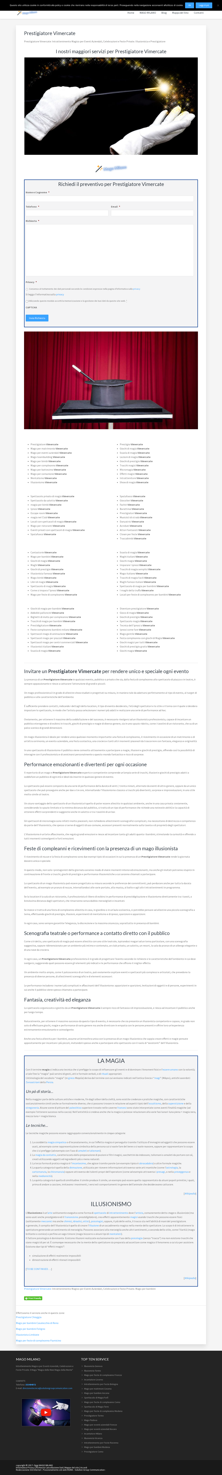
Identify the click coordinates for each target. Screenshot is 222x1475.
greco (71, 1078)
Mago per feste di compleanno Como (102, 1402)
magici (134, 1217)
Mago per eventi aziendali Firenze (100, 1424)
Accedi (83, 1467)
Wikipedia (189, 1193)
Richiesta (32, 220)
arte (50, 1212)
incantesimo (79, 1163)
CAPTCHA (31, 307)
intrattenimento (118, 1212)
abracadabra (146, 1163)
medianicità (45, 1176)
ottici (86, 1221)
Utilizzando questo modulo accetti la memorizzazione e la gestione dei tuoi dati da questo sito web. (77, 300)
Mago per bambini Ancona (96, 1393)
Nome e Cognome (37, 192)
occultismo (155, 1103)
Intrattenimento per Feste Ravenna (101, 1442)
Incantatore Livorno (93, 1379)
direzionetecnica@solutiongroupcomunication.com (47, 1388)
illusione (94, 1225)
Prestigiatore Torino (94, 1415)
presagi (161, 1171)
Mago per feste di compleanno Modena (103, 1411)
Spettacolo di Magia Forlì (96, 1397)
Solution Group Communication (90, 1469)
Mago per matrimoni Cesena (97, 1388)
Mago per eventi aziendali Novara (100, 1429)
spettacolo (100, 1212)
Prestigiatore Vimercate (37, 1288)
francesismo (71, 1217)
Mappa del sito (72, 1467)
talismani (94, 1150)
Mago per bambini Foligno (30, 1328)
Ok (189, 5)
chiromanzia (57, 1171)
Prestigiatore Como (93, 1451)
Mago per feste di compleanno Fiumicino (38, 1340)
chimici (68, 1221)
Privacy (31, 282)
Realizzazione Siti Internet (28, 1469)
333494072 (31, 1384)
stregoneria (32, 1107)
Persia (49, 1082)
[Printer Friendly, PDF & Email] (33, 1298)
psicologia (137, 1238)
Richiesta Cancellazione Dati (49, 1467)
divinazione (75, 1167)
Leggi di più (204, 5)
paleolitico (75, 1107)
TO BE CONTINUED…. (38, 1269)
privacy (136, 288)
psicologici (97, 1221)
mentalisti (115, 1233)
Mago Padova (90, 1420)
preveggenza (181, 1171)
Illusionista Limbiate (27, 1334)
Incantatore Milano (93, 1433)
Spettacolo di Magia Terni (96, 1406)
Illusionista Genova (93, 1366)
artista (139, 1212)
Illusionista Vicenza (93, 1438)
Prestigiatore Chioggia (28, 1317)
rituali (104, 1073)
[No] (218, 5)
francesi (121, 1107)
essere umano (170, 1069)
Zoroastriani (33, 1082)
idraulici (77, 1221)
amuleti (82, 1150)
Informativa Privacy (25, 1467)
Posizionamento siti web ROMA (58, 1469)
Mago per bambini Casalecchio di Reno (37, 1323)
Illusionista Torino (92, 1370)
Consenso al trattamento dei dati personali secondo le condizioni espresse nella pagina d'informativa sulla (84, 288)
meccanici (46, 1221)
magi (157, 1078)
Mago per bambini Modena (97, 1447)
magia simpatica (57, 1142)
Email (115, 206)
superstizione (175, 1103)
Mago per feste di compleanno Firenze (103, 1375)
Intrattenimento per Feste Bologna (101, 1384)
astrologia (172, 1167)
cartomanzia (39, 1171)
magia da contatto (45, 1154)
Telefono (32, 206)
